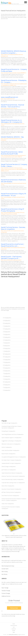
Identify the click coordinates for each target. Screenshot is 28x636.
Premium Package (6, 593)
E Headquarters (6, 331)
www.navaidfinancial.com (9, 97)
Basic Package (5, 588)
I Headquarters (6, 343)
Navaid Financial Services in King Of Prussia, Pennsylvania (12, 210)
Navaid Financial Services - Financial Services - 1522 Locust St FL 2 (12, 106)
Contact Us (14, 628)
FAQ (14, 627)
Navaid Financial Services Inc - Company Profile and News (14, 70)
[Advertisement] (14, 35)
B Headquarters (6, 323)
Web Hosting (5, 571)
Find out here (14, 608)
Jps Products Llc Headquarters (9, 469)
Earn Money (4, 574)
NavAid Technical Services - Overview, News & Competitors (13, 228)
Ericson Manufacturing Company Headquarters (13, 479)
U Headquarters (6, 376)
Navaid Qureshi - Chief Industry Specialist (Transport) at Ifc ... (11, 257)
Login (14, 632)
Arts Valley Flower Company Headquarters (11, 460)
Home (14, 623)
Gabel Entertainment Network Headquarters (12, 473)
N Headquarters (7, 357)
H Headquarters (6, 340)
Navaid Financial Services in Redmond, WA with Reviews (13, 181)
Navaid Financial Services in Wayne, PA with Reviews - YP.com (13, 195)
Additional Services (6, 596)
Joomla (13, 630)
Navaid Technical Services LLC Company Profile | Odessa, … (14, 165)
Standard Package (6, 590)
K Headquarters (6, 348)
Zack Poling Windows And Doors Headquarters (13, 434)
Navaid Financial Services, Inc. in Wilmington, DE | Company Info (11, 121)
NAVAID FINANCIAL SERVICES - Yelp (12, 137)
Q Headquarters (6, 365)
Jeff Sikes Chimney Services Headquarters (11, 492)
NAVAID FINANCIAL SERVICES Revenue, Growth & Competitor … (13, 52)
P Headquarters (6, 362)
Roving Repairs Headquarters (8, 431)
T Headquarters (6, 373)
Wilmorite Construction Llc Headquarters (11, 444)
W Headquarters (7, 382)
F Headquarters (6, 334)
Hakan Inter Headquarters (8, 503)
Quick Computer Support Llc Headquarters (11, 437)
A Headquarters (6, 320)
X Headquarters (6, 384)
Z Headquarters (6, 390)
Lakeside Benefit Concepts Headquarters (11, 463)
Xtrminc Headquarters (7, 447)
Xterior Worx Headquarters (8, 486)
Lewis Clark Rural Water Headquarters (10, 450)
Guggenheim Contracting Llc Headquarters (11, 441)
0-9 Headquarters (7, 317)
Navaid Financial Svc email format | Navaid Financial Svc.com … (12, 245)
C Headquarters (6, 326)
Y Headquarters (6, 387)
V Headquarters (6, 379)
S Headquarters (6, 370)
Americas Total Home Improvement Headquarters (13, 476)
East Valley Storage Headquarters (9, 423)
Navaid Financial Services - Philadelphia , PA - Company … (14, 81)
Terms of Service (13, 625)
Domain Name (5, 568)
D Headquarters (6, 329)
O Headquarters (6, 359)
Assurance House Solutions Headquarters (11, 489)
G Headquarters (6, 337)
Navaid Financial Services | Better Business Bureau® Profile (12, 153)
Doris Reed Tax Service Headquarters (10, 495)
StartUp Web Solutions (13, 634)
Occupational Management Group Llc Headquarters (14, 457)
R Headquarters (6, 368)
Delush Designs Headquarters (9, 466)
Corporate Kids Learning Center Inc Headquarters (13, 482)
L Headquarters (6, 351)
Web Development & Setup (8, 566)
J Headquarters (6, 345)
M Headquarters (7, 354)
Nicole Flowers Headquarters (8, 453)
